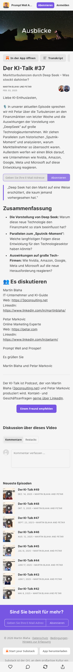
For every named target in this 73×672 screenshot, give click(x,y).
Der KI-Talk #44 (28, 560)
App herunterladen (55, 651)
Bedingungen (59, 638)
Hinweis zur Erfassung (36, 641)
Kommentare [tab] (13, 439)
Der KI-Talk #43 (28, 574)
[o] (9, 494)
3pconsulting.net (26, 388)
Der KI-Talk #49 (28, 489)
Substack (10, 660)
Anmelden (63, 5)
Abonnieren (45, 5)
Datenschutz (40, 638)
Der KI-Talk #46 (28, 532)
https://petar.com (24, 329)
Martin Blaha (11, 86)
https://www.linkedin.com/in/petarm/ (30, 339)
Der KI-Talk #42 (28, 589)
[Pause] (4, 47)
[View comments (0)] (27, 667)
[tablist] (21, 439)
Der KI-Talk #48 (28, 503)
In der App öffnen (23, 58)
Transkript (55, 58)
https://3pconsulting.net (30, 300)
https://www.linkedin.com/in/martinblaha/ (34, 310)
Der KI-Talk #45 (28, 546)
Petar (28, 86)
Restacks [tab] (30, 439)
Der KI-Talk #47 (28, 518)
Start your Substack (22, 651)
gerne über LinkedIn (48, 398)
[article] (36, 494)
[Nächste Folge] (12, 47)
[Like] (10, 667)
